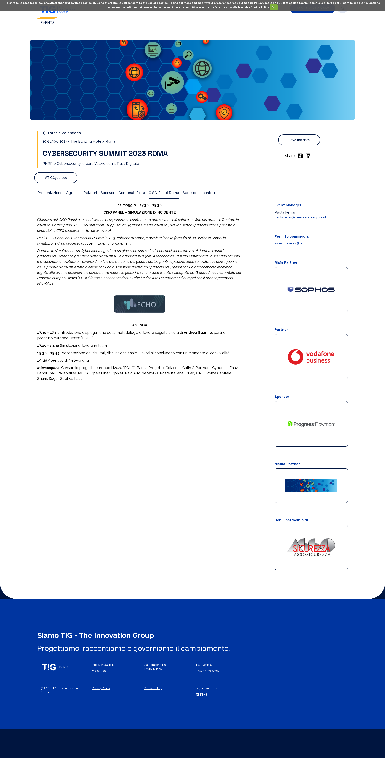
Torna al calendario (64, 133)
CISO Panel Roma (164, 193)
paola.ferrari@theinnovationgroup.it (300, 217)
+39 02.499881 (101, 686)
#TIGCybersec (56, 178)
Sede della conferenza (202, 193)
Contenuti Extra (131, 193)
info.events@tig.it (103, 680)
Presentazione (50, 193)
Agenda (73, 193)
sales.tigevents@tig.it (290, 243)
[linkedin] (308, 156)
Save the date (299, 140)
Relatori (90, 193)
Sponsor (108, 193)
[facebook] (300, 156)
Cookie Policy (253, 2)
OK (274, 7)
